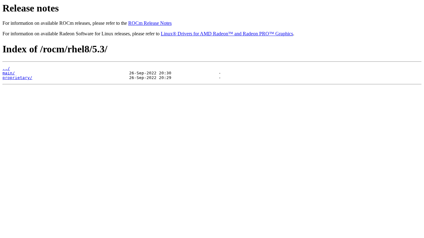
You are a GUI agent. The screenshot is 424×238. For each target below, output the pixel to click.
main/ (8, 73)
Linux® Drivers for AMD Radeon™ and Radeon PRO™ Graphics (227, 33)
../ (6, 68)
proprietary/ (17, 77)
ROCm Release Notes (150, 23)
